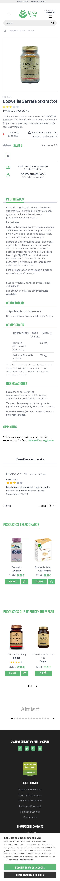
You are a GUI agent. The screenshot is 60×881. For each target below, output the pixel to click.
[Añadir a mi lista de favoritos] (8, 156)
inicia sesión (34, 440)
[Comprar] (24, 581)
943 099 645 (51, 12)
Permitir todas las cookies (30, 867)
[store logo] (28, 14)
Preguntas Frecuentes (30, 789)
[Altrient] (30, 709)
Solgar (7, 96)
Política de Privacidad (30, 806)
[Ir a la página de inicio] (4, 30)
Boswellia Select (43, 567)
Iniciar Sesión (22, 2)
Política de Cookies (30, 811)
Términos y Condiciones (30, 800)
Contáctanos (30, 817)
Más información (27, 860)
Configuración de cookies (30, 875)
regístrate (48, 440)
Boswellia (17, 567)
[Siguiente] (37, 686)
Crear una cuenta (38, 2)
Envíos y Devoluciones (30, 795)
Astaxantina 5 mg (17, 654)
